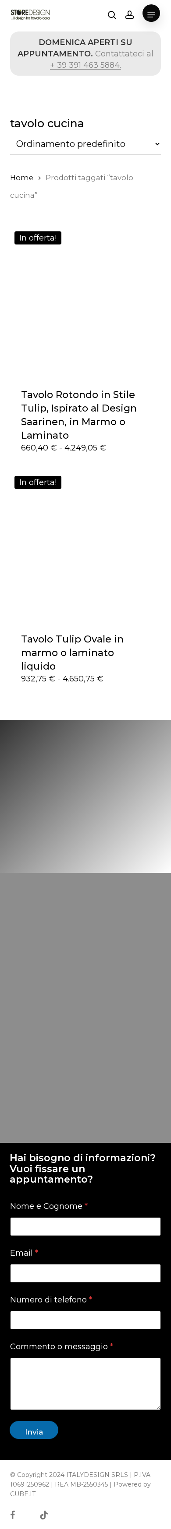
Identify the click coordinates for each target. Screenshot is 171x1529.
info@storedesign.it (81, 1065)
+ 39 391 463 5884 (96, 1111)
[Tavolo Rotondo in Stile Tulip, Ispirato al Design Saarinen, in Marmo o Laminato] (85, 302)
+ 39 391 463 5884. (85, 65)
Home (21, 177)
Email (24, 1253)
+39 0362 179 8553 (90, 1088)
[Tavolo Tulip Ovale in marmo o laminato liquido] (85, 546)
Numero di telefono (51, 1300)
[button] (151, 14)
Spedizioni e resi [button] (49, 1150)
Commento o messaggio (61, 1347)
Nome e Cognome (49, 1206)
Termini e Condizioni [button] (58, 1134)
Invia (34, 1432)
